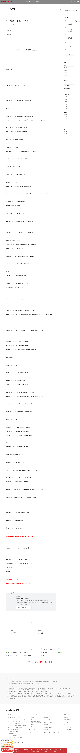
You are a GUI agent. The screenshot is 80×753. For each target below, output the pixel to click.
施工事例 (32, 729)
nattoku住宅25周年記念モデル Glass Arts (36, 722)
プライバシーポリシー (69, 727)
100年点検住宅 (11, 733)
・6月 (66, 101)
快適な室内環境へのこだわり (15, 735)
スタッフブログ (62, 5)
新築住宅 (28, 1)
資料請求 (66, 717)
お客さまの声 (33, 732)
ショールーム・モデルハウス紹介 (52, 732)
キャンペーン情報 (48, 722)
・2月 (66, 108)
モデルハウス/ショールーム (57, 1)
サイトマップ (67, 724)
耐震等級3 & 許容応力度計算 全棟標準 (17, 725)
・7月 (66, 99)
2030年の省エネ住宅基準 (14, 731)
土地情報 (46, 724)
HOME (59, 5)
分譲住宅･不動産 (35, 1)
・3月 (66, 106)
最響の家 (33, 717)
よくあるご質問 (67, 729)
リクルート (72, 1)
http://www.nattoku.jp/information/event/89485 (20, 536)
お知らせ (46, 717)
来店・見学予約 (67, 719)
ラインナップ (33, 715)
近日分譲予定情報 (48, 727)
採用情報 (66, 722)
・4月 (66, 104)
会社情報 (46, 729)
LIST (31, 623)
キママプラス (34, 726)
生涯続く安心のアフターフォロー (16, 737)
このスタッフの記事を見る (23, 607)
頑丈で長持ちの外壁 (13, 729)
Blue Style (33, 724)
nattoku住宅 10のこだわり (14, 717)
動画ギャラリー (67, 714)
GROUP (67, 1)
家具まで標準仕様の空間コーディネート (17, 722)
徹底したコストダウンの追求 (15, 727)
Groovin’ (33, 719)
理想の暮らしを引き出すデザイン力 (16, 720)
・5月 (66, 103)
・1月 (66, 109)
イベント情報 (47, 720)
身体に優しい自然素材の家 (14, 723)
